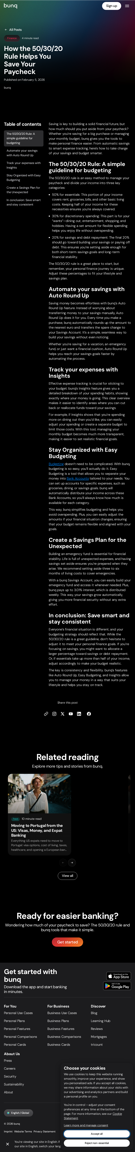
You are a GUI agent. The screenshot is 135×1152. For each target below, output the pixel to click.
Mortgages (99, 1037)
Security (10, 1076)
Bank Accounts (78, 478)
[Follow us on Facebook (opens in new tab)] (89, 714)
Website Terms (23, 1131)
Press (8, 1060)
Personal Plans (14, 1021)
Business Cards (58, 1044)
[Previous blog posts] (63, 863)
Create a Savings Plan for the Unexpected (23, 190)
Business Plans (58, 1021)
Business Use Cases (62, 1013)
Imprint (8, 1131)
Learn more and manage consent (86, 1125)
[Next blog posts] (72, 863)
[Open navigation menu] (127, 6)
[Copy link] (46, 714)
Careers (9, 1068)
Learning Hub (100, 1021)
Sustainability (14, 1084)
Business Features (60, 1029)
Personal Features (17, 1029)
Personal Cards (15, 1044)
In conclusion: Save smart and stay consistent (24, 202)
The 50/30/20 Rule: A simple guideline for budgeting (21, 138)
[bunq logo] (10, 6)
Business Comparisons (64, 1037)
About (8, 1092)
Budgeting (56, 464)
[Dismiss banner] (7, 1144)
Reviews (97, 1029)
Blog (94, 1013)
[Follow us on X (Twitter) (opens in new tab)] (62, 714)
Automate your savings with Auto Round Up (22, 153)
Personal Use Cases (18, 1013)
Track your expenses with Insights (24, 165)
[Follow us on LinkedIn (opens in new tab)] (79, 714)
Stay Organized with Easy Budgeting (24, 177)
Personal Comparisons (20, 1037)
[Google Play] (117, 986)
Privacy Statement (44, 1131)
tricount (97, 1044)
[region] (67, 814)
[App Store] (118, 976)
